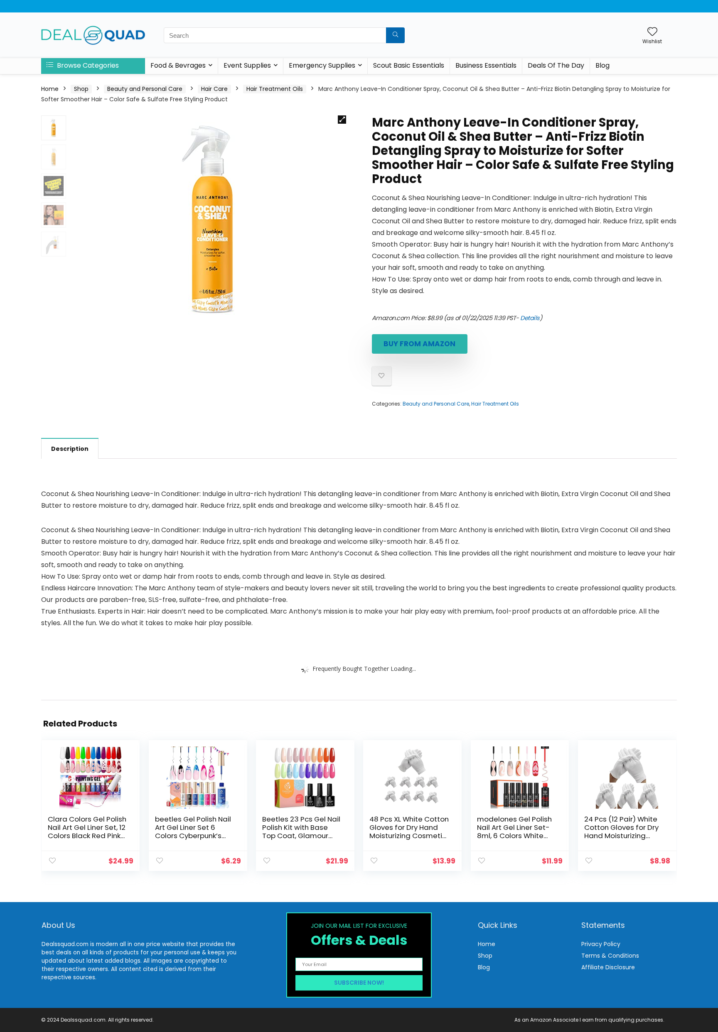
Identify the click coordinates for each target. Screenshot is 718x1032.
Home (50, 89)
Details (530, 318)
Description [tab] (70, 449)
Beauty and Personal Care (144, 89)
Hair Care (214, 89)
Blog (602, 65)
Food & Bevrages (178, 65)
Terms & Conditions (610, 955)
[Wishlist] (652, 32)
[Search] (395, 35)
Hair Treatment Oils (274, 89)
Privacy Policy (600, 944)
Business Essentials (485, 65)
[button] (342, 119)
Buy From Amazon (419, 344)
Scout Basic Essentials (408, 65)
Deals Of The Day (556, 65)
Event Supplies (247, 65)
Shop (81, 89)
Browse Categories (87, 65)
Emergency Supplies (322, 65)
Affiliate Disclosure (608, 967)
